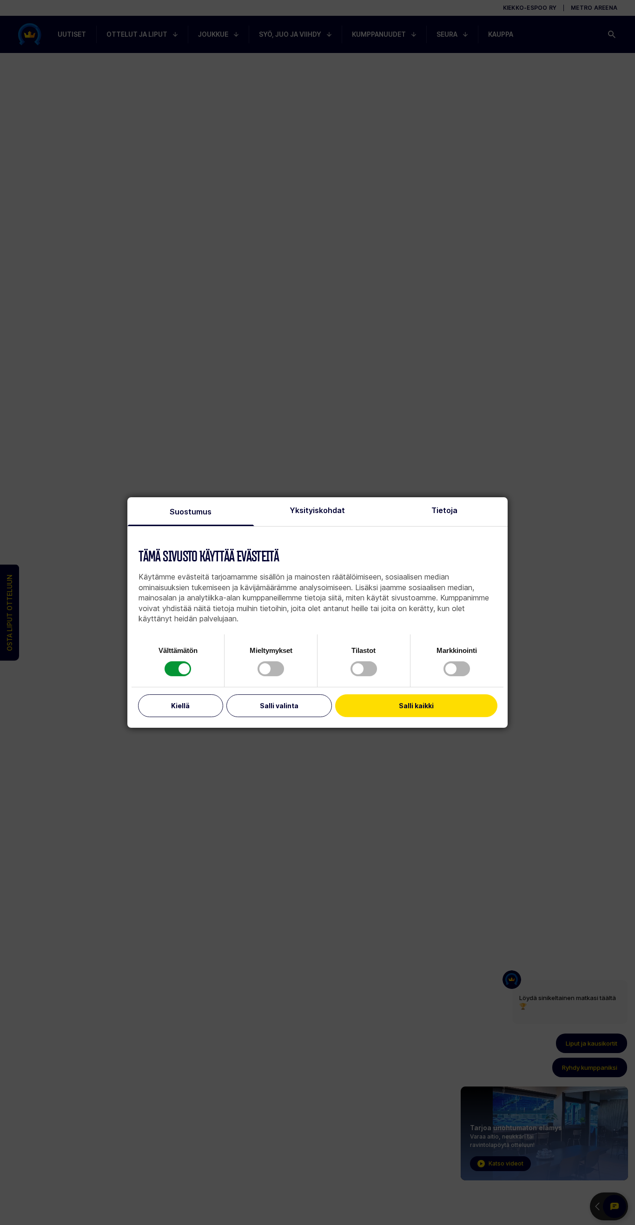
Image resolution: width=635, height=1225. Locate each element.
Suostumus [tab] (191, 511)
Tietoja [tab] (444, 510)
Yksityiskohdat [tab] (317, 510)
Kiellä (180, 706)
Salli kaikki (416, 706)
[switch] (271, 668)
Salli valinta (279, 706)
